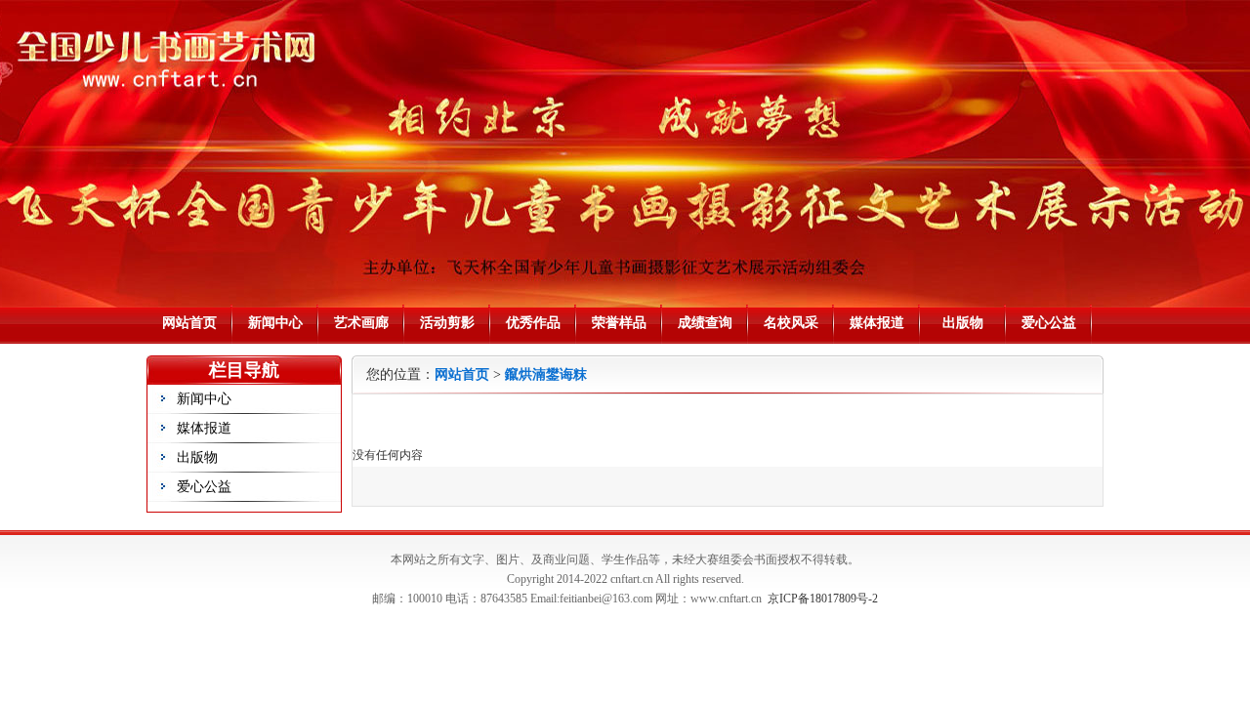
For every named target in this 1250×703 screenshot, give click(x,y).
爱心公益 (1048, 322)
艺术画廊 (361, 322)
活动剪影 (447, 322)
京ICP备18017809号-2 (823, 598)
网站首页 (189, 322)
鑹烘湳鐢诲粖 (546, 374)
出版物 (962, 322)
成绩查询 (705, 322)
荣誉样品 (619, 322)
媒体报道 (877, 322)
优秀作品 (533, 322)
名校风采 (791, 322)
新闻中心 (275, 322)
